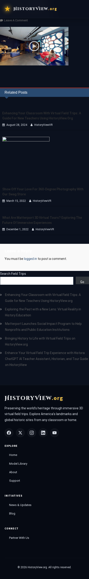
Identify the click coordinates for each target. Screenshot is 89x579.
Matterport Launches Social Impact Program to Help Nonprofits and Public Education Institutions (43, 327)
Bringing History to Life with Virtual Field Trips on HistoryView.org (40, 341)
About (13, 472)
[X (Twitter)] (20, 432)
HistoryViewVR (43, 124)
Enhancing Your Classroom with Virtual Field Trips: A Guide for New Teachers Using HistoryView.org (41, 115)
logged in (30, 259)
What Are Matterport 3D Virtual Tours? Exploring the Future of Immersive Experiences (42, 220)
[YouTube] (54, 432)
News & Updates (20, 505)
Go (82, 282)
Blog (12, 513)
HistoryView (35, 8)
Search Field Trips (13, 273)
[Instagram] (31, 432)
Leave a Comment (16, 20)
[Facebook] (9, 432)
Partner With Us (19, 538)
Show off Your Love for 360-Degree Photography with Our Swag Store (43, 191)
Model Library (18, 463)
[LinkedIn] (43, 432)
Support (14, 480)
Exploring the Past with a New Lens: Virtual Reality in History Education (43, 312)
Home (13, 455)
